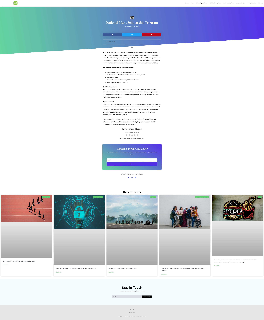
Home (186, 3)
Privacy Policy (132, 312)
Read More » (5, 265)
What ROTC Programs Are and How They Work (123, 268)
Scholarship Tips (241, 3)
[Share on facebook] (112, 34)
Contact (261, 3)
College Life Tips (252, 3)
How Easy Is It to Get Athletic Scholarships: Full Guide (19, 261)
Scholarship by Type (229, 3)
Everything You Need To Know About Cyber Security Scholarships (76, 268)
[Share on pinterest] (151, 34)
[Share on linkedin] (135, 177)
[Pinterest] (133, 309)
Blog (192, 3)
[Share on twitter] (132, 34)
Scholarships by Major (201, 3)
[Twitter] (130, 309)
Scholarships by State (215, 3)
